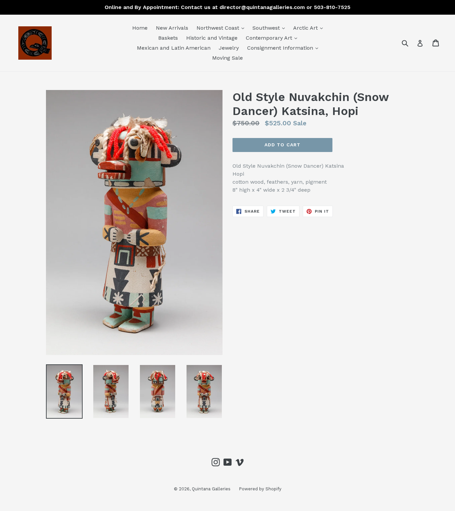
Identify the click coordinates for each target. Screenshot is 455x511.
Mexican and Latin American (174, 48)
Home (140, 28)
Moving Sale (227, 58)
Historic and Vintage (211, 38)
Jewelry (229, 48)
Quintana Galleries (211, 488)
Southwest (270, 27)
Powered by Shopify (260, 488)
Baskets (168, 38)
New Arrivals (172, 28)
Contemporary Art (273, 37)
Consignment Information (284, 47)
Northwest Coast (222, 27)
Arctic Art (309, 27)
